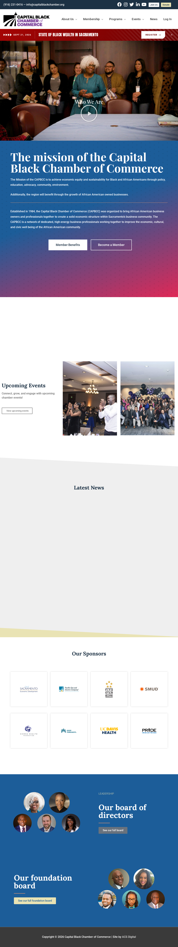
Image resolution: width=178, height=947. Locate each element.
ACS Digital (129, 937)
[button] (89, 110)
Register (153, 34)
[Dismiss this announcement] (172, 35)
